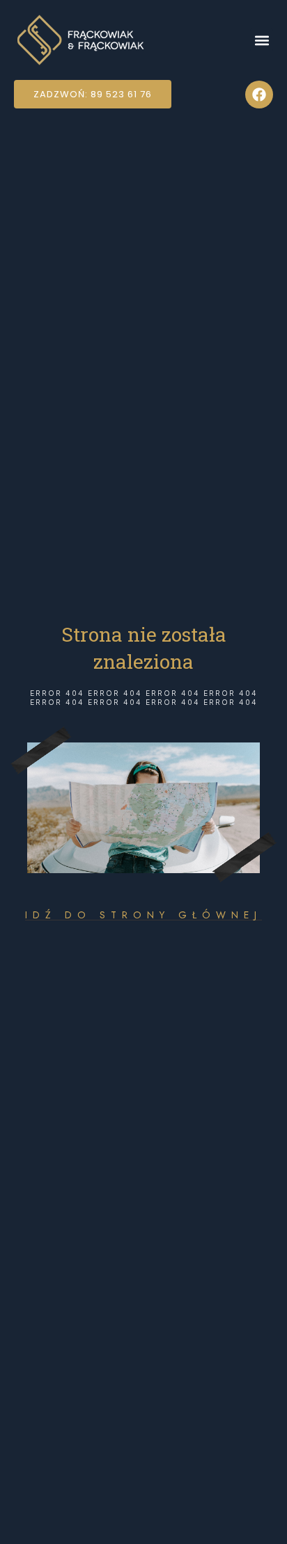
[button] (261, 40)
